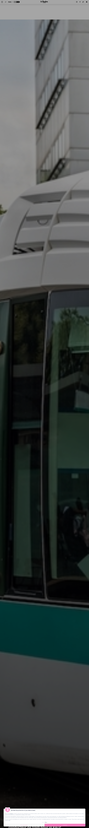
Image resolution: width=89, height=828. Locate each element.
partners (11, 813)
